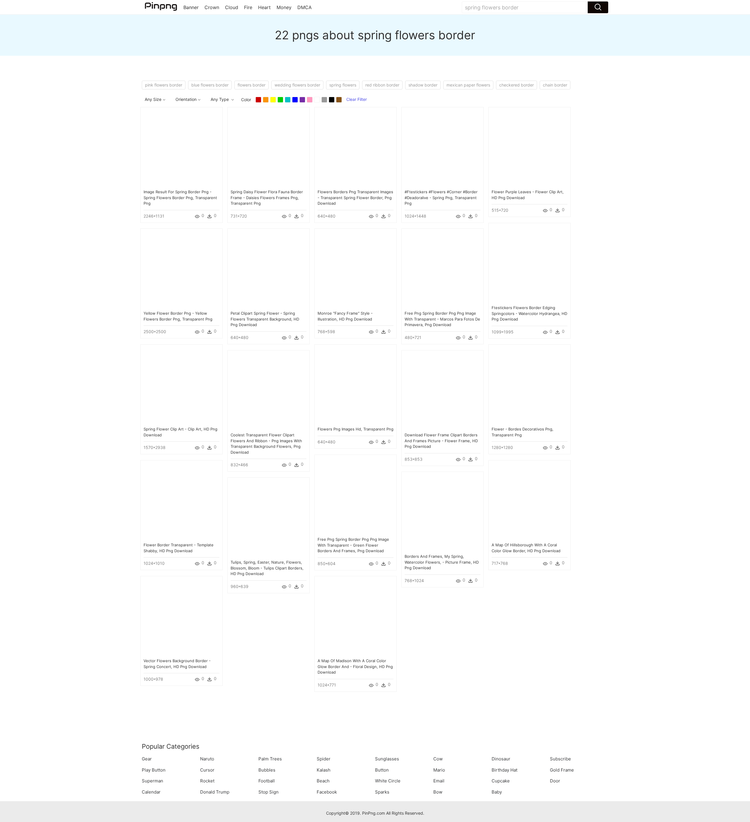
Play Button (154, 770)
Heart (264, 7)
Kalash (323, 770)
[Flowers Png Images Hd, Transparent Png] (355, 384)
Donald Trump (214, 792)
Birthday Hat (504, 770)
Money (284, 7)
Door (555, 781)
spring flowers (342, 84)
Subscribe (560, 759)
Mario (439, 770)
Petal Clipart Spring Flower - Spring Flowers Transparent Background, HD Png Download (265, 319)
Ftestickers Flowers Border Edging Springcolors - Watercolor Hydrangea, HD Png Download (529, 313)
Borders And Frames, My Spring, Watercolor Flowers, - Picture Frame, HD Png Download (442, 562)
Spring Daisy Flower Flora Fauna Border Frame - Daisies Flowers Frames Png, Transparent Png (267, 197)
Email (438, 781)
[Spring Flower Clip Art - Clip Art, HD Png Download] (181, 384)
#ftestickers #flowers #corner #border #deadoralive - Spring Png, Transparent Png (441, 197)
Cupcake (501, 781)
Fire (248, 7)
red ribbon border (382, 84)
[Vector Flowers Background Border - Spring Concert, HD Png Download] (181, 616)
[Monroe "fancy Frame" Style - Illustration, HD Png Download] (355, 269)
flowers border (251, 84)
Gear (147, 759)
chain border (555, 84)
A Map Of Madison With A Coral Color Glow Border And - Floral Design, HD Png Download (355, 666)
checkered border (516, 84)
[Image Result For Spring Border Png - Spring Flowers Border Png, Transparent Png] (181, 147)
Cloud (231, 7)
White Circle (387, 781)
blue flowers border (210, 84)
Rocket (207, 781)
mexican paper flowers (468, 84)
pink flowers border (163, 84)
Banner (191, 7)
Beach (323, 781)
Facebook (327, 792)
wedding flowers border (297, 84)
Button (382, 770)
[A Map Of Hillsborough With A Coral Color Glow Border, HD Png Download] (529, 500)
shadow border (422, 84)
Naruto (207, 759)
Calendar (151, 792)
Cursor (207, 770)
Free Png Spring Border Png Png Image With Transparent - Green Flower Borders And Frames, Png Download (353, 545)
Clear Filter (356, 99)
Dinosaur (501, 759)
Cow (438, 759)
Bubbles (266, 770)
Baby (497, 792)
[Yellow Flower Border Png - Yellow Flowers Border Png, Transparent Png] (181, 269)
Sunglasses (387, 759)
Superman (152, 781)
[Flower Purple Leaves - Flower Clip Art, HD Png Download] (529, 147)
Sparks (382, 792)
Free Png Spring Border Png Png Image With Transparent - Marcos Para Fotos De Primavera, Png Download (442, 319)
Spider (323, 759)
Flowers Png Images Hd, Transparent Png (355, 429)
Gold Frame (562, 770)
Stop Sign (268, 792)
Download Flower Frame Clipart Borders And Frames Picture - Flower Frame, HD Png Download (441, 441)
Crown (211, 7)
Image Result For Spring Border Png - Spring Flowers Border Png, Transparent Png (180, 197)
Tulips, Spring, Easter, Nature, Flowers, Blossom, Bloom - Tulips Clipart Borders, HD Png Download (267, 568)
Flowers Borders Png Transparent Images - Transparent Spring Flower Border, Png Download (355, 197)
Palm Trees (270, 759)
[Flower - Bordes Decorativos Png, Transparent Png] (529, 384)
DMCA (304, 7)
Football (266, 781)
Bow (437, 792)
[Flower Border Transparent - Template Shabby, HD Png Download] (181, 500)
